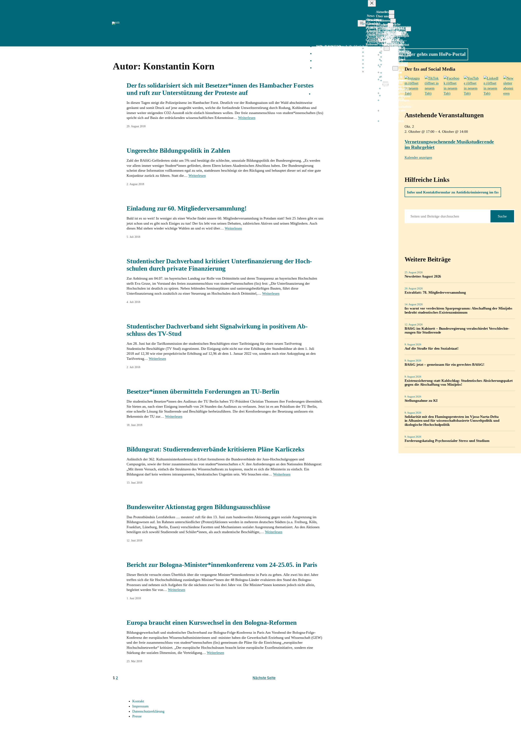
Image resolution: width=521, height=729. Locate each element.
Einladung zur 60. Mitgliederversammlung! (187, 208)
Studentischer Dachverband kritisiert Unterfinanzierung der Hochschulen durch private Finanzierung (219, 264)
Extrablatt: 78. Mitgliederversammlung (435, 292)
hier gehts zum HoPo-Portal (436, 54)
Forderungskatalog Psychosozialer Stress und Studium (447, 441)
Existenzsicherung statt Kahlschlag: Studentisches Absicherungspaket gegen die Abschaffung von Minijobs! (459, 383)
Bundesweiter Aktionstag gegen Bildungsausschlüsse (198, 507)
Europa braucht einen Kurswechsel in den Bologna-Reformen (212, 622)
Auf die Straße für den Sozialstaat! (432, 348)
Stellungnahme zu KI (421, 401)
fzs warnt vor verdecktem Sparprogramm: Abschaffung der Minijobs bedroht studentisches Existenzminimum (458, 310)
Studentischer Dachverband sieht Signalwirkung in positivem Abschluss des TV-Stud (217, 330)
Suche (502, 216)
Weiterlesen (246, 118)
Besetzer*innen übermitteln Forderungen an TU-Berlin (203, 391)
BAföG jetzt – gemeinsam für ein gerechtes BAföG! (444, 365)
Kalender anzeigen (418, 157)
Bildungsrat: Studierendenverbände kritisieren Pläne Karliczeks (215, 449)
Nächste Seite (264, 677)
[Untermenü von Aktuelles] (391, 12)
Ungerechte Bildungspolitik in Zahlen (178, 150)
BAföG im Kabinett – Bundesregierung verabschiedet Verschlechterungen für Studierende (457, 331)
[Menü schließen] (372, 3)
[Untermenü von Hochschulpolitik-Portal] (395, 68)
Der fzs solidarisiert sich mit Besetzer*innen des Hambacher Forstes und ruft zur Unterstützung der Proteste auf (220, 89)
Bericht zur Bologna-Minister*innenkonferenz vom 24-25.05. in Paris (222, 564)
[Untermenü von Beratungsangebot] (387, 48)
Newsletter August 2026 (423, 276)
